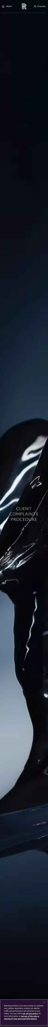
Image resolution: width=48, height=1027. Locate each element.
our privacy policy (30, 1014)
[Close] (44, 1002)
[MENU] (4, 6)
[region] (24, 1012)
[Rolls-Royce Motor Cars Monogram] (24, 6)
